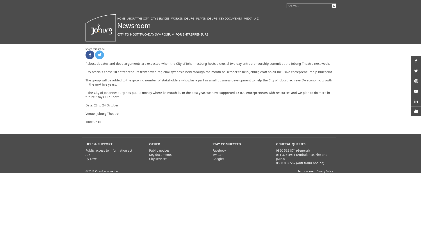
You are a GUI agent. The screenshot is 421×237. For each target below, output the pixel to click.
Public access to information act (109, 150)
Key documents (160, 155)
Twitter (217, 155)
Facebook (219, 150)
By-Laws (91, 159)
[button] (334, 6)
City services (158, 159)
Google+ (218, 159)
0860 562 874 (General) (293, 150)
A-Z (88, 155)
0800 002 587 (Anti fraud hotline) (300, 163)
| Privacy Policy (323, 171)
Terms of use (306, 171)
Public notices (159, 150)
